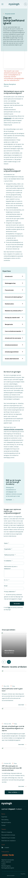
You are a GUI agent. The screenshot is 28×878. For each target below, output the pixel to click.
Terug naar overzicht (10, 13)
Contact (3, 825)
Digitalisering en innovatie (8, 838)
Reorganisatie (9, 324)
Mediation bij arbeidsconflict (13, 310)
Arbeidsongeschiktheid (11, 352)
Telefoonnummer (9, 555)
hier (9, 607)
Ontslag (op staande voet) (12, 317)
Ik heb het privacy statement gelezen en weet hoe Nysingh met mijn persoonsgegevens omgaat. (13, 597)
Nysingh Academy (6, 822)
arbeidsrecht (7, 118)
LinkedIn (6, 847)
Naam (6, 543)
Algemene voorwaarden (7, 860)
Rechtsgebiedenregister (7, 868)
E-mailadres (7, 560)
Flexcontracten (9, 290)
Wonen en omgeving (6, 832)
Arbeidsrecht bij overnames (13, 338)
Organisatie (7, 549)
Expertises (4, 816)
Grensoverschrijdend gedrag (13, 297)
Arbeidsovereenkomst (11, 345)
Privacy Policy (23, 873)
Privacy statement (9, 591)
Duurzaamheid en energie (8, 835)
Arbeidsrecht (9, 276)
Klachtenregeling (6, 866)
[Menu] (2, 4)
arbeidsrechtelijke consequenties (13, 429)
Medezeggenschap (10, 283)
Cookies (3, 864)
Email (5, 586)
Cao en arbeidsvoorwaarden (13, 331)
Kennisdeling (4, 819)
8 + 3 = (6, 580)
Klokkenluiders (9, 304)
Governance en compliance (8, 840)
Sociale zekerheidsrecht (12, 358)
